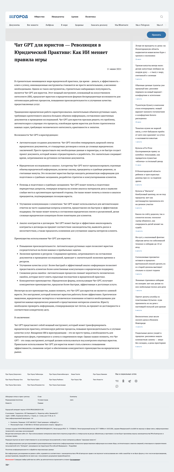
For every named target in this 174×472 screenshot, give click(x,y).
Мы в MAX (161, 25)
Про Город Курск (33, 379)
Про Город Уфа (76, 379)
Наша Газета (75, 374)
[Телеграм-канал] (129, 381)
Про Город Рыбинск (56, 379)
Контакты (73, 396)
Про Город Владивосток (35, 385)
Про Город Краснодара (57, 385)
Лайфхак (50, 25)
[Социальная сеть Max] (117, 386)
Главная (40, 403)
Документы (14, 25)
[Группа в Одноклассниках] (123, 381)
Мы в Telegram (142, 25)
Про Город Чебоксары (35, 374)
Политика (90, 16)
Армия (74, 16)
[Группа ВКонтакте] (117, 381)
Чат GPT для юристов (36, 92)
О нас (40, 396)
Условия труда (43, 400)
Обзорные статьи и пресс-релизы (17, 396)
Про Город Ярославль (13, 385)
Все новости (32, 25)
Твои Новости (98, 379)
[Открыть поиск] (161, 16)
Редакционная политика (14, 400)
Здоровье (79, 25)
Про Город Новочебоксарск (59, 374)
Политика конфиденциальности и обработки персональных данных (29, 450)
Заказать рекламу (99, 25)
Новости (8, 403)
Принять (156, 34)
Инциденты (58, 16)
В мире (64, 25)
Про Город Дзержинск (13, 374)
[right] (166, 25)
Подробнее (73, 446)
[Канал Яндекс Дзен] (136, 381)
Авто (71, 400)
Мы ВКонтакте (121, 25)
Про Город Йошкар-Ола (14, 379)
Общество (39, 16)
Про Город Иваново (100, 374)
